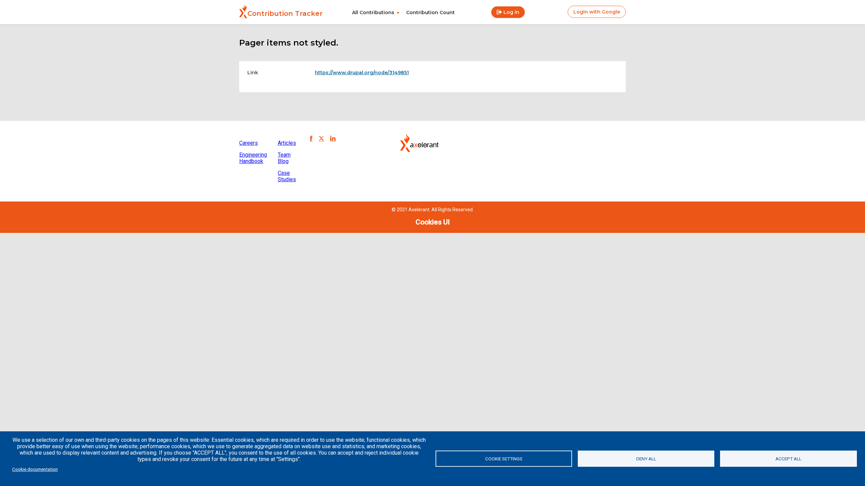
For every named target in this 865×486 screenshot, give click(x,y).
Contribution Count (430, 12)
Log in (511, 12)
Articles (287, 143)
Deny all (646, 458)
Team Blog (284, 158)
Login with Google (596, 12)
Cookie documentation (35, 469)
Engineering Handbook (253, 158)
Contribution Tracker (285, 13)
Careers (248, 143)
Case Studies (287, 176)
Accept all (788, 458)
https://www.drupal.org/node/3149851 (362, 73)
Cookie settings (503, 458)
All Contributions (373, 12)
